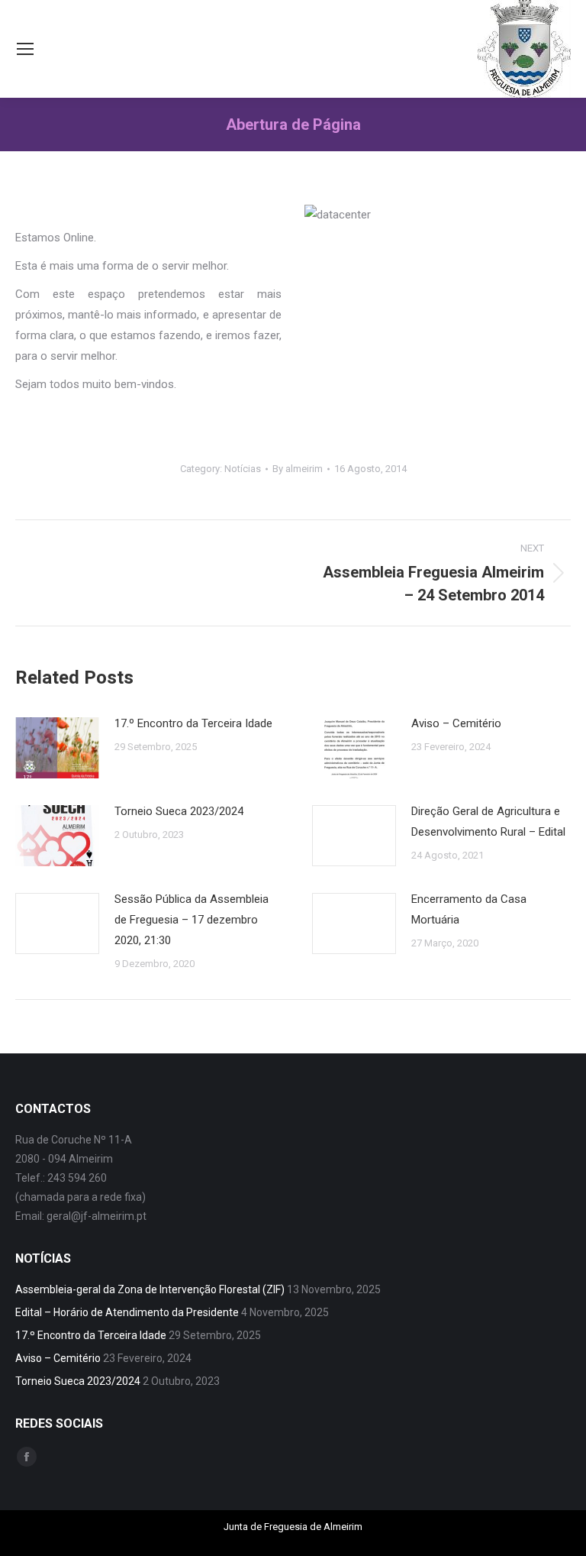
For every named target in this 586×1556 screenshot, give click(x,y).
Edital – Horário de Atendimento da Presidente (127, 1312)
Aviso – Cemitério (456, 723)
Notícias (242, 468)
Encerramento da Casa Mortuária (468, 909)
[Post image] (57, 747)
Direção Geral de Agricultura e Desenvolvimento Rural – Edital (488, 821)
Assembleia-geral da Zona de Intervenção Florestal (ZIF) (150, 1289)
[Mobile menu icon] (25, 49)
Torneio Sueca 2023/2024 (178, 811)
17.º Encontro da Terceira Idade (193, 723)
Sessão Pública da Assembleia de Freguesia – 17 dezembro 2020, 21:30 (191, 919)
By (297, 468)
